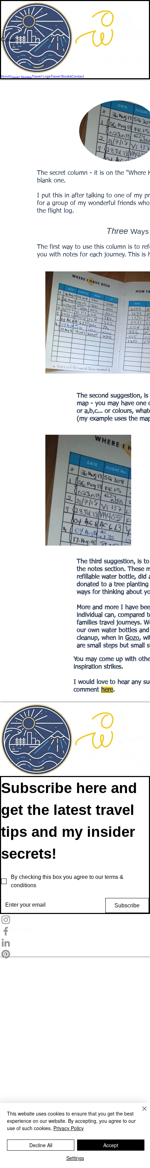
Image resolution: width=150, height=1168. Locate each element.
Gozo (132, 638)
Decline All (40, 1145)
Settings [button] (75, 1157)
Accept (110, 1145)
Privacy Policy (68, 1128)
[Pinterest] (75, 954)
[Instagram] (75, 919)
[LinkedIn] (75, 942)
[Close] (140, 1112)
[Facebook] (75, 931)
